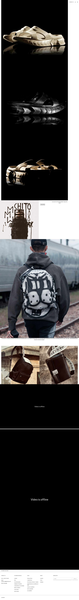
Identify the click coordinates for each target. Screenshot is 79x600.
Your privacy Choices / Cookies (32, 582)
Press (41, 580)
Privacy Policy (29, 578)
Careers (41, 578)
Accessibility (29, 590)
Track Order (16, 589)
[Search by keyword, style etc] (4, 2)
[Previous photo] (2, 288)
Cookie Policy (29, 580)
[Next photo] (77, 288)
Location (3, 597)
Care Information (17, 582)
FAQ (15, 580)
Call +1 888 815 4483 (5, 578)
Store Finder (16, 591)
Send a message (4, 583)
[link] (77, 2)
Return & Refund (17, 587)
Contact (15, 578)
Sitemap (41, 582)
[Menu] (1, 2)
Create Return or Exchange (19, 585)
